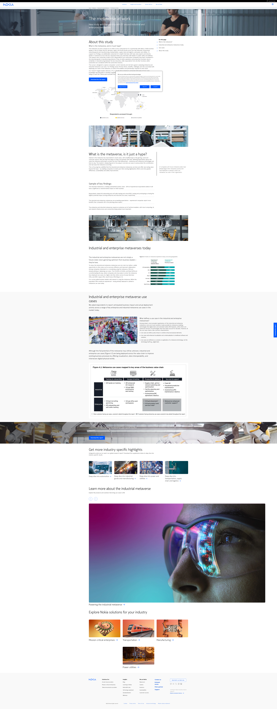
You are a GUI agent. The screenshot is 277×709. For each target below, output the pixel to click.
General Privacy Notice (134, 82)
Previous (90, 499)
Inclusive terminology (151, 703)
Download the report (97, 438)
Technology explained (128, 690)
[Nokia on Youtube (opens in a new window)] (173, 684)
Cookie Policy (128, 82)
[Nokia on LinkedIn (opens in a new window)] (181, 684)
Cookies (125, 703)
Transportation (130, 640)
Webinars (125, 695)
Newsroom (142, 682)
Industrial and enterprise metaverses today (171, 45)
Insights (125, 679)
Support (157, 689)
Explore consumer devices (176, 693)
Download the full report (98, 79)
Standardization (127, 692)
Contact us (158, 679)
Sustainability (143, 690)
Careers (141, 684)
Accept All (155, 86)
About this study (163, 50)
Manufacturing (164, 640)
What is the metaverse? (165, 42)
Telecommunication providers (109, 687)
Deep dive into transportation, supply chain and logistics (173, 478)
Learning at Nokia (127, 684)
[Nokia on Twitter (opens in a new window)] (176, 684)
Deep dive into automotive (99, 476)
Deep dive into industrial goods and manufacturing (124, 477)
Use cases (162, 48)
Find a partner (159, 687)
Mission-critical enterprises (102, 640)
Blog (124, 682)
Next (96, 499)
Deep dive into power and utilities (149, 477)
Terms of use (141, 703)
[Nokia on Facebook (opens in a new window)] (178, 684)
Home (90, 8)
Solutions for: (105, 679)
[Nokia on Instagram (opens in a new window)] (171, 684)
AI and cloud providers (107, 682)
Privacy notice (132, 703)
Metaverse (94, 8)
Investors (142, 687)
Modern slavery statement (164, 703)
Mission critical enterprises (108, 684)
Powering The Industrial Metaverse (103, 8)
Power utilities (129, 667)
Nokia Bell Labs (126, 687)
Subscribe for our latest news (178, 680)
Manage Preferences (123, 86)
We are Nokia (143, 679)
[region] (139, 81)
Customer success (144, 692)
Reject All (145, 86)
